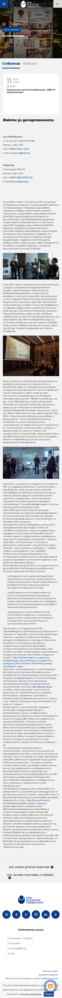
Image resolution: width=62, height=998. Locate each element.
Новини (30, 63)
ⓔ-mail (11, 953)
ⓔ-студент (14, 943)
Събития (11, 63)
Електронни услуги (31, 929)
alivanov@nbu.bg (19, 181)
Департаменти (19, 24)
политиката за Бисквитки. (31, 994)
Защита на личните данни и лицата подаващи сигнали (31, 978)
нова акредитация (41, 686)
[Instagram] (36, 914)
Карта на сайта (50, 971)
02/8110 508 (14, 149)
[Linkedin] (46, 914)
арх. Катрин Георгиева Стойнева (30, 875)
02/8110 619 (27, 177)
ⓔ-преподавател (16, 948)
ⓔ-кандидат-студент (20, 938)
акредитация (39, 504)
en (57, 4)
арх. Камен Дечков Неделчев (29, 867)
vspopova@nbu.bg (20, 153)
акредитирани (24, 678)
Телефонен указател (48, 975)
